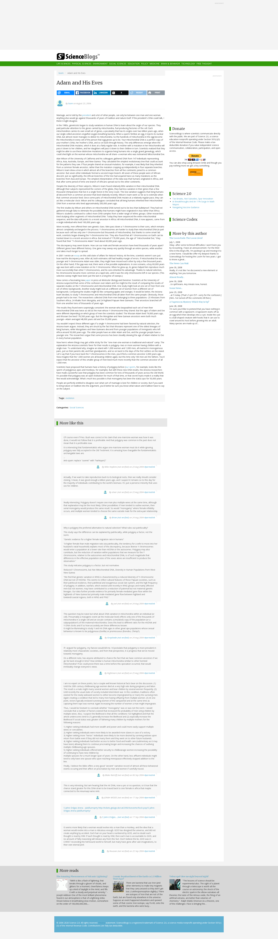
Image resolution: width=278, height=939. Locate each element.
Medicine (154, 64)
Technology (188, 64)
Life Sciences (63, 64)
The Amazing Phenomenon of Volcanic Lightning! (81, 876)
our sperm (130, 367)
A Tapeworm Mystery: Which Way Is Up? (189, 302)
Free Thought (204, 64)
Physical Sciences (81, 64)
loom (61, 73)
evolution (70, 398)
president (86, 115)
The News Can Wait (179, 263)
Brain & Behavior (170, 64)
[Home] (83, 56)
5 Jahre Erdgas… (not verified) (115, 817)
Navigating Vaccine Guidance (185, 207)
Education (134, 64)
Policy (144, 64)
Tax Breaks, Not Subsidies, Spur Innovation (192, 198)
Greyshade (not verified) (118, 637)
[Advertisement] (139, 25)
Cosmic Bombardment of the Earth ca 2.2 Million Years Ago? (137, 877)
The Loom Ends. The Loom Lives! (186, 238)
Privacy (101, 922)
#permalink (149, 466)
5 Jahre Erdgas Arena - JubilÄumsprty (81, 807)
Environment (100, 64)
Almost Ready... (176, 277)
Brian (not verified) (120, 517)
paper (88, 280)
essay (76, 255)
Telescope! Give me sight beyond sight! (189, 876)
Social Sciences (117, 64)
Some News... (175, 288)
